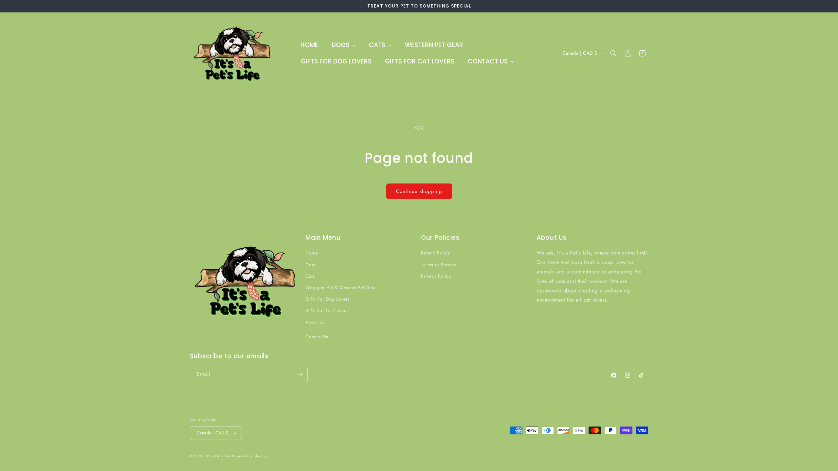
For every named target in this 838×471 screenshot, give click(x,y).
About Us (315, 322)
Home (311, 253)
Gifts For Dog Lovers (327, 299)
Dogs (311, 264)
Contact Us (316, 336)
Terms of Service (439, 264)
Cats (310, 276)
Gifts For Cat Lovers (326, 310)
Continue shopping (419, 191)
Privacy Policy (436, 276)
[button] (613, 53)
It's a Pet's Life (218, 456)
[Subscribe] (300, 374)
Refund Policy (435, 253)
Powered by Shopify (249, 456)
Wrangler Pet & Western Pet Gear (340, 287)
